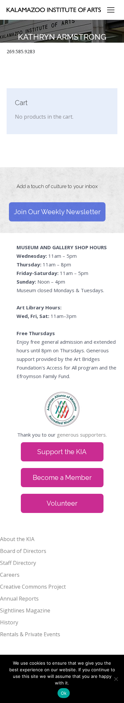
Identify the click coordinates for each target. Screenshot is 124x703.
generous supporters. (82, 434)
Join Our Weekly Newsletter (57, 212)
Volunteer (62, 503)
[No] (115, 679)
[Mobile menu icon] (110, 10)
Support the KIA (62, 452)
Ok (64, 693)
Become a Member (62, 478)
